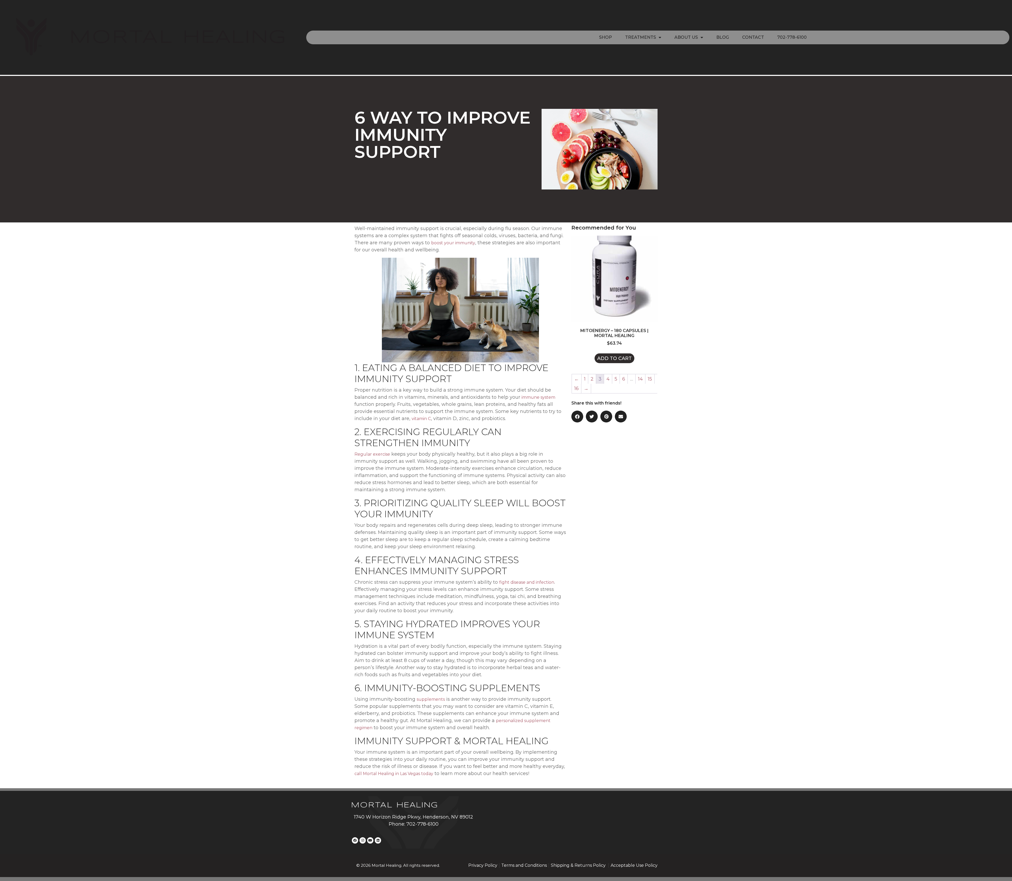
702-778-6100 (792, 37)
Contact (753, 37)
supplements (431, 699)
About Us (686, 37)
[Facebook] (355, 840)
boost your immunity (453, 242)
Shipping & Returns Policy (579, 865)
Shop (605, 37)
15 (650, 379)
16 (576, 388)
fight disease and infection (526, 582)
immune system (538, 397)
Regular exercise (372, 454)
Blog (722, 37)
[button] (577, 416)
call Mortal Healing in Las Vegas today (393, 773)
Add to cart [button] (614, 358)
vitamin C (421, 418)
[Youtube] (370, 840)
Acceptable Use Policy (634, 865)
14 (640, 379)
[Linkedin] (378, 840)
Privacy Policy (482, 865)
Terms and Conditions (524, 865)
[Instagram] (362, 840)
